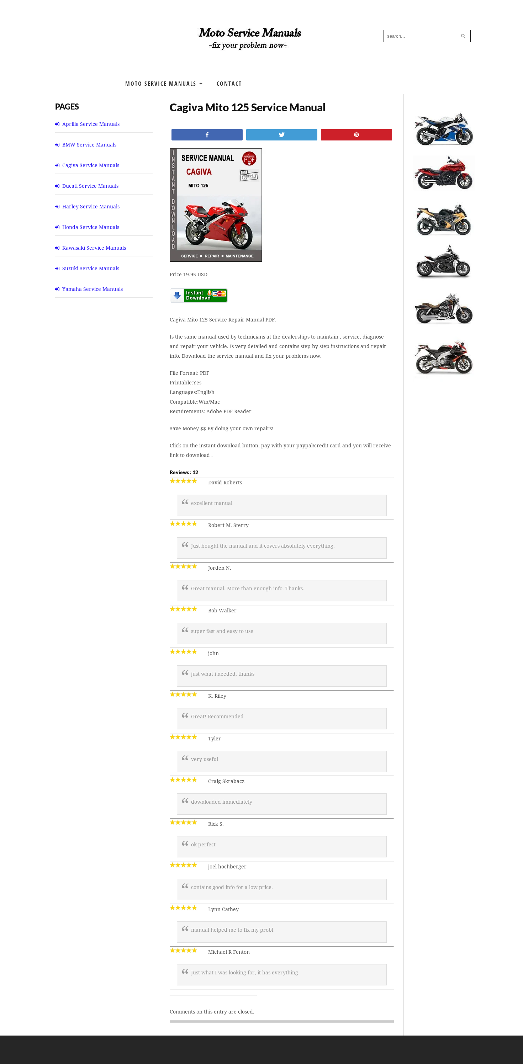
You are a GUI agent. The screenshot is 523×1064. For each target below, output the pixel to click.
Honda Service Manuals (90, 227)
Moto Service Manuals (160, 83)
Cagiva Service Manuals (90, 165)
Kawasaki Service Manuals (94, 247)
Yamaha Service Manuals (92, 289)
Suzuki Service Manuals (90, 268)
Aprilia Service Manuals (91, 124)
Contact (229, 83)
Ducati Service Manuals (90, 185)
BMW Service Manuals (89, 144)
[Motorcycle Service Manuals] (251, 43)
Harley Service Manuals (91, 206)
